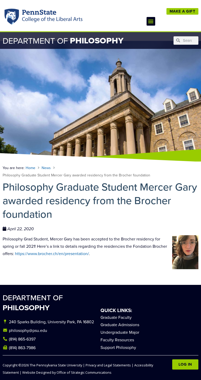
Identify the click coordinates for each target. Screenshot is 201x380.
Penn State (12, 17)
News (46, 167)
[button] (151, 21)
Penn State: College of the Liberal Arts (51, 17)
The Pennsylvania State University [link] (56, 365)
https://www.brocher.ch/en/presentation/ (52, 253)
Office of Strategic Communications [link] (84, 372)
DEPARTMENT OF (33, 302)
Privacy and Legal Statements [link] (108, 365)
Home (30, 167)
